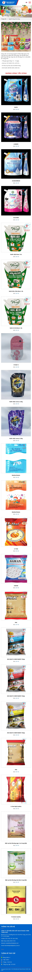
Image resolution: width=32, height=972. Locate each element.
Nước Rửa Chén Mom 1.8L (16, 291)
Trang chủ (3, 19)
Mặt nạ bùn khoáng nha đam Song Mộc (16, 880)
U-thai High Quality (16, 806)
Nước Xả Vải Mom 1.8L (16, 328)
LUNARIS (16, 144)
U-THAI (16, 549)
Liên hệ (17, 109)
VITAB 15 (16, 365)
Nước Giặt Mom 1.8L (16, 254)
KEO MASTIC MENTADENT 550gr (16, 659)
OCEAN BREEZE (16, 181)
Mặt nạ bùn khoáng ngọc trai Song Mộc (16, 843)
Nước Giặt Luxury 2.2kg (16, 401)
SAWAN (16, 585)
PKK (16, 622)
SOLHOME (16, 217)
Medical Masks (16, 475)
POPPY (16, 107)
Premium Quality (16, 917)
